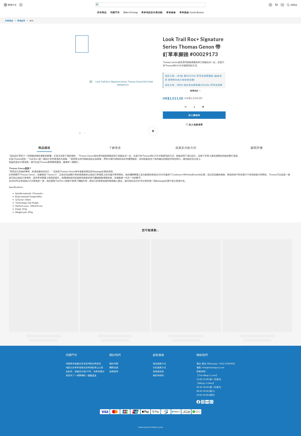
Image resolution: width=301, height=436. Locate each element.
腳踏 (31, 20)
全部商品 (9, 20)
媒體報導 (113, 371)
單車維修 (171, 12)
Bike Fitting (131, 12)
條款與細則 (158, 375)
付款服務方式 (159, 367)
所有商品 (102, 12)
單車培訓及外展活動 (152, 12)
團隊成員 (113, 367)
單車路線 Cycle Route (192, 12)
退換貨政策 (158, 371)
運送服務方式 (159, 363)
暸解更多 (92, 375)
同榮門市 (115, 12)
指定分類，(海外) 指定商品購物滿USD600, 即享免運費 (193, 85)
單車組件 (21, 20)
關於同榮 (113, 363)
